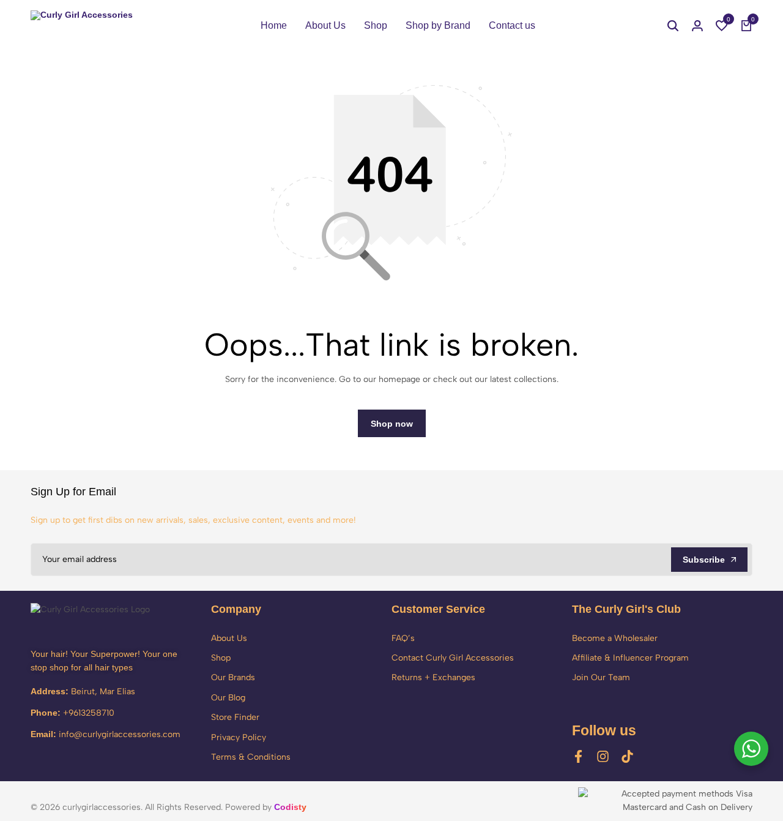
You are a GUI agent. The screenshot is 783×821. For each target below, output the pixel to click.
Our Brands (233, 677)
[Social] (578, 756)
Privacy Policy (238, 737)
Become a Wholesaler (615, 638)
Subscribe (704, 559)
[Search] (673, 25)
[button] (722, 25)
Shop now (392, 424)
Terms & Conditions (251, 757)
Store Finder (235, 717)
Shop (375, 25)
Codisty (290, 807)
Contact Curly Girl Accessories (453, 658)
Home (274, 25)
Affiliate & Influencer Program (630, 658)
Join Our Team (601, 677)
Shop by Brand (438, 25)
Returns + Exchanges (433, 677)
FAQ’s (403, 638)
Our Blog (228, 697)
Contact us (512, 25)
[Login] (697, 25)
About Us (325, 25)
